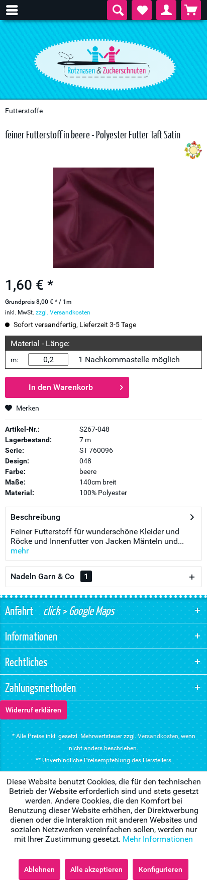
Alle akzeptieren (96, 869)
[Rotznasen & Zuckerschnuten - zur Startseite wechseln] (103, 61)
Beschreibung (35, 517)
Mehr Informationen (158, 839)
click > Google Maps (77, 610)
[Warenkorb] (191, 10)
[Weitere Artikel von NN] (193, 150)
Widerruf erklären (33, 710)
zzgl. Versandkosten (63, 312)
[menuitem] (17, 10)
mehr (20, 550)
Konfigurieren (160, 869)
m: (14, 360)
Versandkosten (158, 736)
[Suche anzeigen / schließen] (117, 10)
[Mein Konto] (166, 10)
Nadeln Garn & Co (49, 576)
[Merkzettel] (142, 10)
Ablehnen (39, 869)
